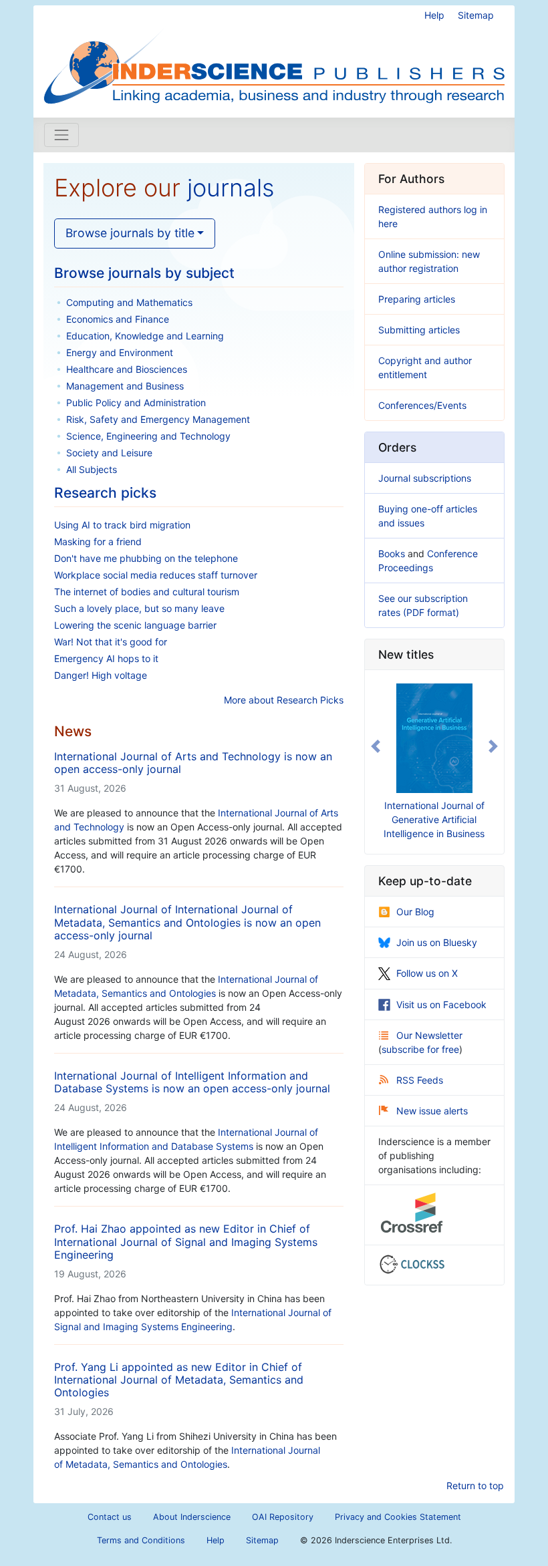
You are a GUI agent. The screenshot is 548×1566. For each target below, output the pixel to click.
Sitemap (476, 15)
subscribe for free (420, 1049)
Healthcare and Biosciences (126, 369)
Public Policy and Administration (136, 402)
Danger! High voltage (100, 675)
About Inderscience (192, 1517)
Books (391, 553)
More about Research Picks (284, 700)
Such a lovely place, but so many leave (139, 608)
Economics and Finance (117, 319)
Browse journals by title (129, 233)
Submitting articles (419, 329)
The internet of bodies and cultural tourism (146, 591)
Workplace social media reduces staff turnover (155, 575)
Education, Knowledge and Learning (145, 335)
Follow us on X (427, 973)
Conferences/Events (422, 405)
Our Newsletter (429, 1035)
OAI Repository (282, 1517)
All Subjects (91, 469)
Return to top (475, 1485)
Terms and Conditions (141, 1540)
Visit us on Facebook (441, 1004)
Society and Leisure (109, 452)
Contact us (110, 1517)
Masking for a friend (98, 541)
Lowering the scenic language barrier (135, 625)
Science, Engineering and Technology (148, 436)
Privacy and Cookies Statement (398, 1517)
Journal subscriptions (424, 478)
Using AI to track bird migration (122, 524)
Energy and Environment (119, 352)
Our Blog (415, 911)
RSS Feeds (419, 1080)
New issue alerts (432, 1110)
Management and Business (125, 386)
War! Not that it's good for (110, 641)
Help (434, 15)
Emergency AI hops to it (106, 658)
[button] (375, 746)
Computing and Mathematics (129, 302)
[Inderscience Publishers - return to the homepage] (274, 56)
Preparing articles (416, 299)
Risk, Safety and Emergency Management (158, 419)
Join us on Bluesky (436, 942)
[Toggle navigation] (61, 135)
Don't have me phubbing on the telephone (146, 558)
